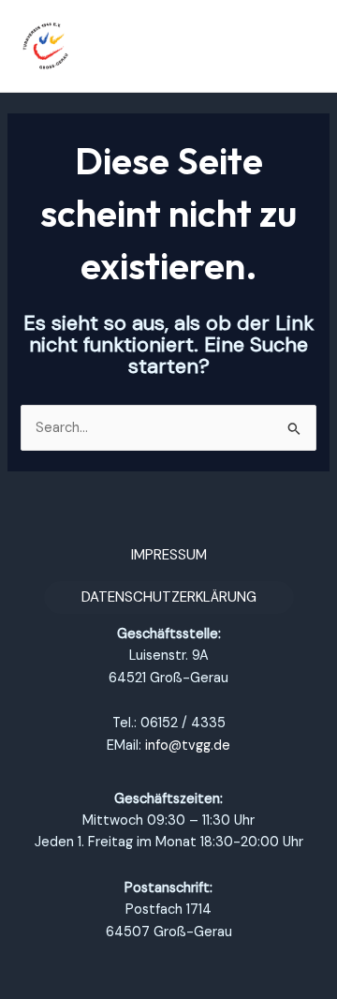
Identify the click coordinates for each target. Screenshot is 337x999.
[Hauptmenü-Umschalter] (298, 46)
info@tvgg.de (187, 745)
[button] (169, 555)
